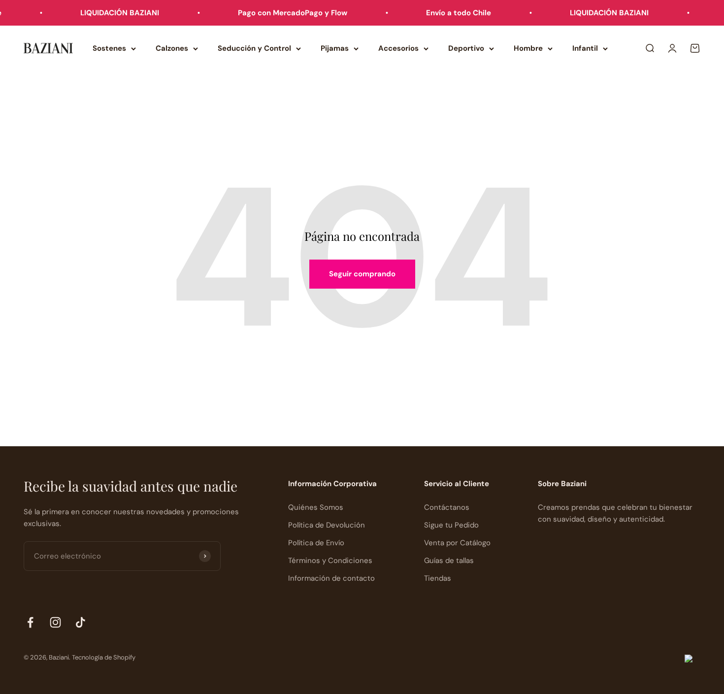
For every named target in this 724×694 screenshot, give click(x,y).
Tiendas (437, 578)
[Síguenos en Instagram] (55, 622)
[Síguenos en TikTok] (80, 622)
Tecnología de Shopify (103, 657)
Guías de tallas (449, 560)
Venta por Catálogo (457, 543)
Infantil (585, 48)
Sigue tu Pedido (451, 525)
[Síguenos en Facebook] (30, 622)
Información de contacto (331, 578)
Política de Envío (316, 543)
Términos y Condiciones (330, 560)
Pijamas (335, 48)
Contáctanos (446, 507)
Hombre (528, 48)
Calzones (172, 48)
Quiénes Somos (315, 507)
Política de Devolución (326, 525)
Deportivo (466, 48)
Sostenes (109, 48)
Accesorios (398, 48)
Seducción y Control (254, 48)
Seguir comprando (362, 274)
